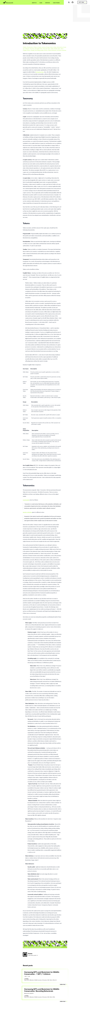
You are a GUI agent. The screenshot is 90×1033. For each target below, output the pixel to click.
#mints (45, 50)
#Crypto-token (49, 47)
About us (34, 2)
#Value (55, 47)
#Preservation (44, 980)
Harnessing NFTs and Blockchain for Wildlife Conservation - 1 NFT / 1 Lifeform (41, 973)
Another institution (27, 512)
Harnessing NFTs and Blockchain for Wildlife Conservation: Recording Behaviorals (41, 990)
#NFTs (28, 980)
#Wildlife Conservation (38, 980)
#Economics (60, 47)
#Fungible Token (38, 48)
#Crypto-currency (41, 47)
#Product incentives (61, 50)
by (26, 978)
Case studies (56, 2)
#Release (27, 48)
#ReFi (48, 980)
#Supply (32, 50)
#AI (56, 980)
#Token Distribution (52, 50)
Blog (41, 2)
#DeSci (51, 980)
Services (47, 2)
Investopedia (26, 500)
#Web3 (24, 47)
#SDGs (54, 980)
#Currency (32, 48)
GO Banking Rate (40, 72)
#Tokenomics (30, 47)
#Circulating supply (39, 50)
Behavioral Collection (29, 993)
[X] (69, 2)
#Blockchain (32, 980)
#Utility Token (57, 48)
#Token (35, 47)
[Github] (72, 2)
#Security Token (46, 48)
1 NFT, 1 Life (27, 976)
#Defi (52, 48)
